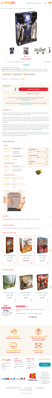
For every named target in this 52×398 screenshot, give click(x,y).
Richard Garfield (17, 148)
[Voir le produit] (28, 258)
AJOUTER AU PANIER (33, 89)
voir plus (18, 310)
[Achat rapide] (12, 258)
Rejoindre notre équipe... (30, 368)
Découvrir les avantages (26, 104)
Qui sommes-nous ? (32, 365)
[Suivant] (50, 250)
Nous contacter (28, 387)
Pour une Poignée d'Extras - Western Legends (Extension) (26, 255)
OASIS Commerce (29, 393)
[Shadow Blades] (12, 51)
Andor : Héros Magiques (9, 255)
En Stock (9, 260)
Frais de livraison (19, 364)
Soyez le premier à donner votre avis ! (16, 61)
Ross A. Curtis (16, 151)
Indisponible (26, 260)
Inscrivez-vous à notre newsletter (44, 365)
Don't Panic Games (17, 156)
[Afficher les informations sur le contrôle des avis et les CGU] (11, 312)
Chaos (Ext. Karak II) (42, 255)
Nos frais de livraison (26, 100)
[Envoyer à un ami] (25, 57)
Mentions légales (40, 387)
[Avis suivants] (50, 310)
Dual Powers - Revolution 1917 (42, 292)
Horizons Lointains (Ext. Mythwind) (9, 292)
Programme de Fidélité (30, 361)
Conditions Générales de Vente (13, 387)
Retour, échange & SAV (19, 367)
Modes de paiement (19, 362)
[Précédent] (1, 250)
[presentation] (2, 51)
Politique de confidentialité (26, 389)
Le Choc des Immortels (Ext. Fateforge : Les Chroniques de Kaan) (26, 292)
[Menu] (2, 3)
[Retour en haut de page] (49, 394)
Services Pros (30, 363)
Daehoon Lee (16, 153)
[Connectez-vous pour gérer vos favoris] (27, 57)
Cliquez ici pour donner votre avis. (32, 228)
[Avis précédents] (14, 310)
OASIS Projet (22, 393)
